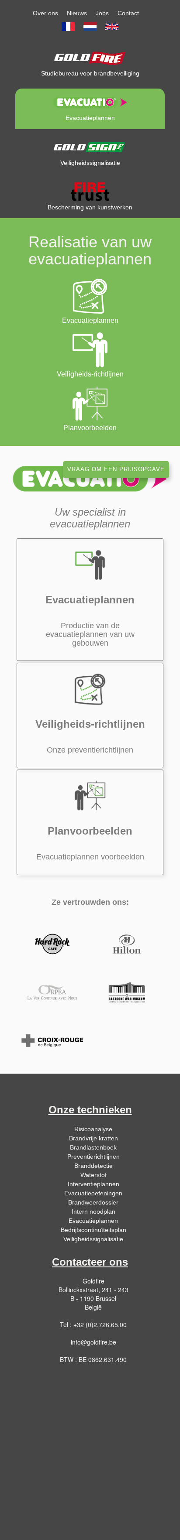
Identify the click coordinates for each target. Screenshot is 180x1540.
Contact (128, 13)
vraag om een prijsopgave (116, 469)
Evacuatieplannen (90, 320)
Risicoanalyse (93, 1129)
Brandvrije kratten (93, 1138)
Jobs (102, 13)
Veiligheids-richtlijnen (90, 374)
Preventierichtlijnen (93, 1156)
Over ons (45, 13)
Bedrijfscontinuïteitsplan (93, 1229)
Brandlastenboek (93, 1147)
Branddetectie (93, 1165)
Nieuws (77, 13)
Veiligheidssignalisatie (93, 1238)
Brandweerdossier (93, 1202)
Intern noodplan (93, 1211)
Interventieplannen (93, 1184)
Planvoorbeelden (90, 427)
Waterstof (93, 1174)
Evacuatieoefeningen (93, 1193)
